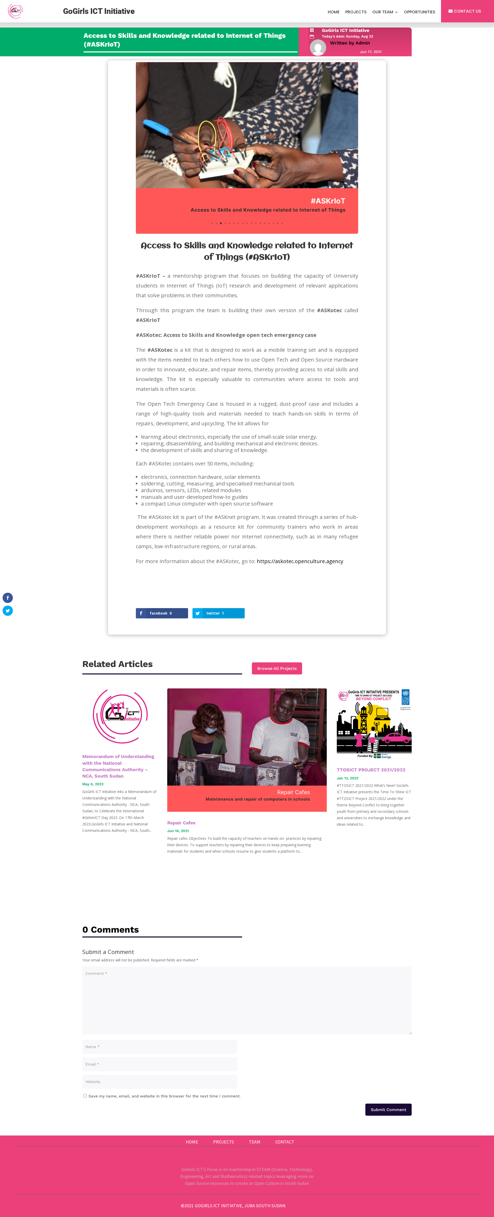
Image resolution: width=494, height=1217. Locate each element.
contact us (467, 11)
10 (251, 223)
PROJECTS (223, 1142)
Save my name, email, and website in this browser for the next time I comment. (165, 1096)
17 (282, 223)
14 (269, 223)
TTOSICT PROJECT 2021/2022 (371, 769)
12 (260, 223)
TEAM (254, 1142)
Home (334, 12)
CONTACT (284, 1142)
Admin (363, 43)
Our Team (382, 12)
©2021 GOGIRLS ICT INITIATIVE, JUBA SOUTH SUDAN (233, 1206)
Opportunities (419, 12)
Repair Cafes (181, 822)
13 (265, 223)
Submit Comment (388, 1109)
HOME (192, 1142)
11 (256, 223)
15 (273, 223)
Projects (356, 12)
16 (278, 223)
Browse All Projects (277, 668)
